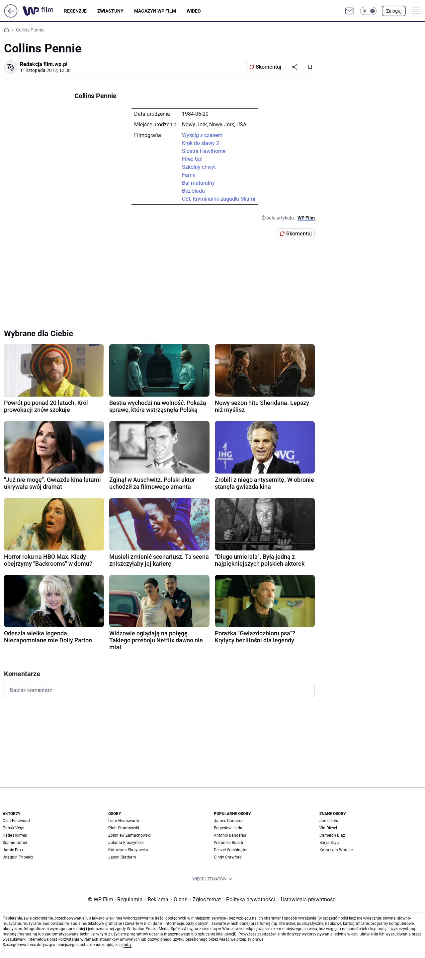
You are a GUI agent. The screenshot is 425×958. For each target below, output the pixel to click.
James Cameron (229, 820)
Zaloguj (393, 11)
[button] (368, 11)
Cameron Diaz (332, 835)
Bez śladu (193, 191)
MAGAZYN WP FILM (155, 11)
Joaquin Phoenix (18, 857)
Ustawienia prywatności (307, 899)
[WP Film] (43, 11)
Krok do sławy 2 (200, 143)
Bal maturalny (198, 183)
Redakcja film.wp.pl (43, 64)
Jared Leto (328, 820)
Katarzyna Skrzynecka (128, 850)
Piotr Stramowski (123, 828)
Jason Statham (122, 857)
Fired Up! (192, 159)
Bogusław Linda (228, 828)
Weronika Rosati (228, 842)
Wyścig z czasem (202, 135)
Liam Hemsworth (123, 820)
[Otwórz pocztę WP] (349, 11)
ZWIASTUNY (110, 11)
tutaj (127, 944)
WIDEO (194, 11)
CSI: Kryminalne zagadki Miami (218, 199)
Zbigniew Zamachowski (129, 835)
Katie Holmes (15, 835)
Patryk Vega (14, 828)
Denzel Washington (231, 850)
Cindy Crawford (228, 857)
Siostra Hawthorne (203, 151)
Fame (188, 175)
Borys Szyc (329, 842)
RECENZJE (75, 11)
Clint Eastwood (16, 820)
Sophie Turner (15, 842)
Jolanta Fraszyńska (126, 842)
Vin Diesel (328, 828)
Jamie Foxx (13, 850)
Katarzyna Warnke (336, 850)
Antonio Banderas (230, 835)
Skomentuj (268, 67)
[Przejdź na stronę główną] (11, 16)
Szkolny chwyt (199, 167)
